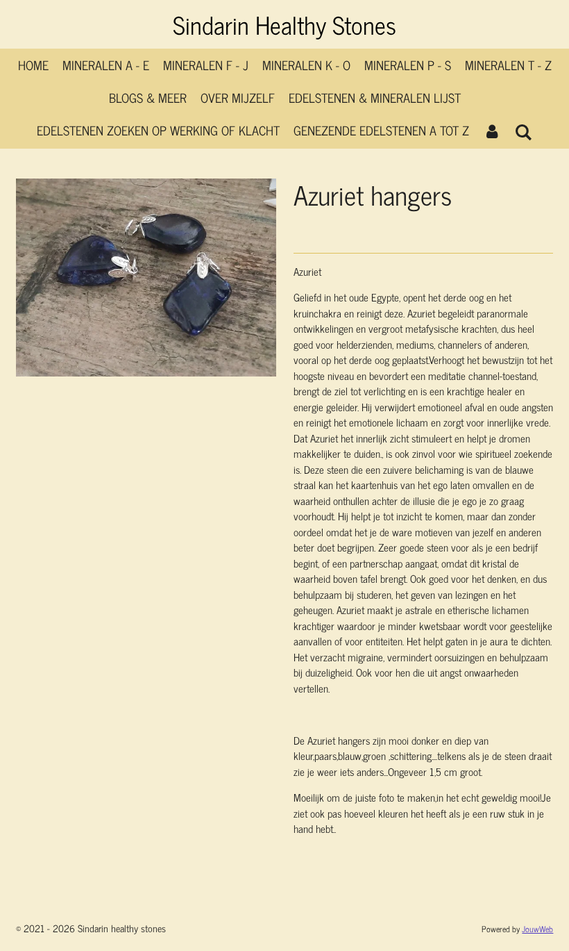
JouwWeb (537, 929)
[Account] (491, 130)
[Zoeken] (523, 131)
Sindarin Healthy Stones (284, 24)
